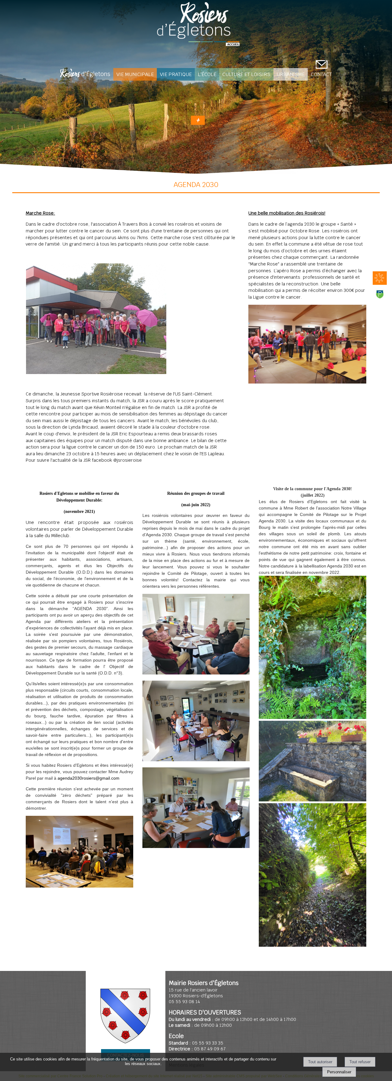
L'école (207, 74)
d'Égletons (85, 74)
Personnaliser (339, 1072)
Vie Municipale (135, 74)
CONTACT (321, 74)
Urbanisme (291, 74)
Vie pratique (176, 74)
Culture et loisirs (246, 74)
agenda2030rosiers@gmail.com (88, 778)
